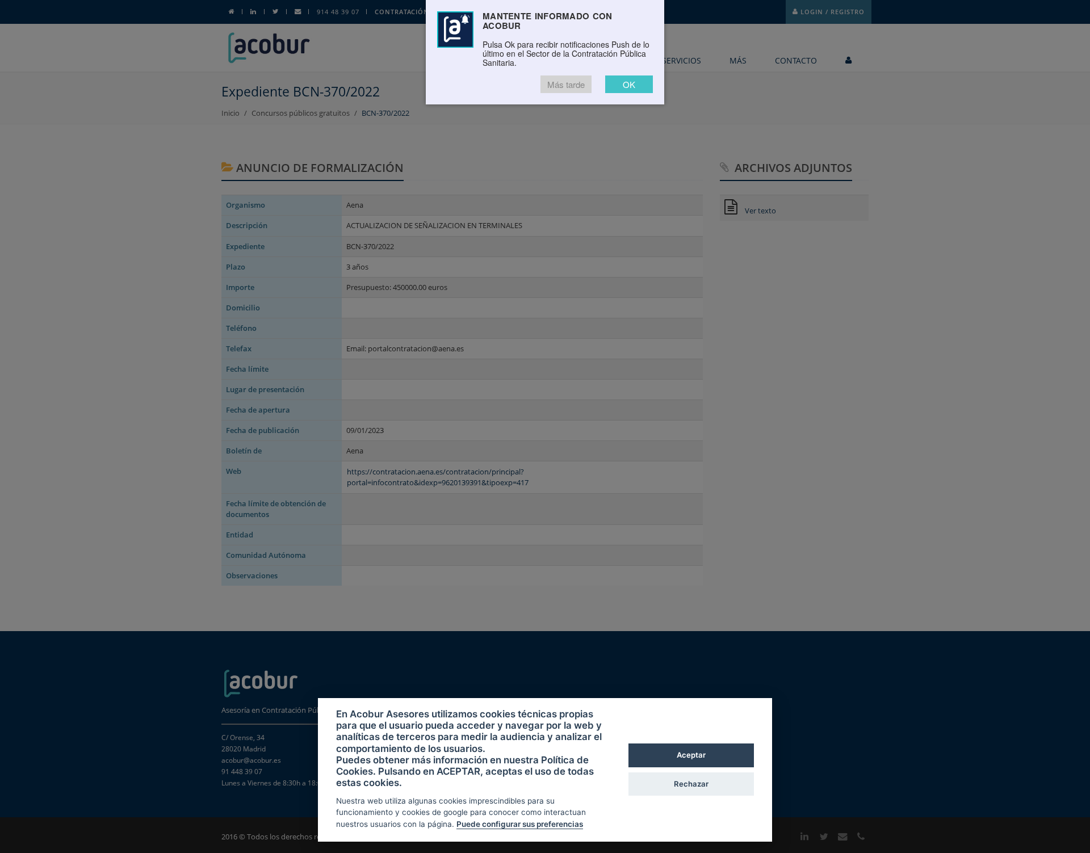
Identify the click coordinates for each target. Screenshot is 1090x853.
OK (629, 84)
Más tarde (566, 84)
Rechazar (691, 783)
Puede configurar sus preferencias (519, 824)
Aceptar (691, 754)
